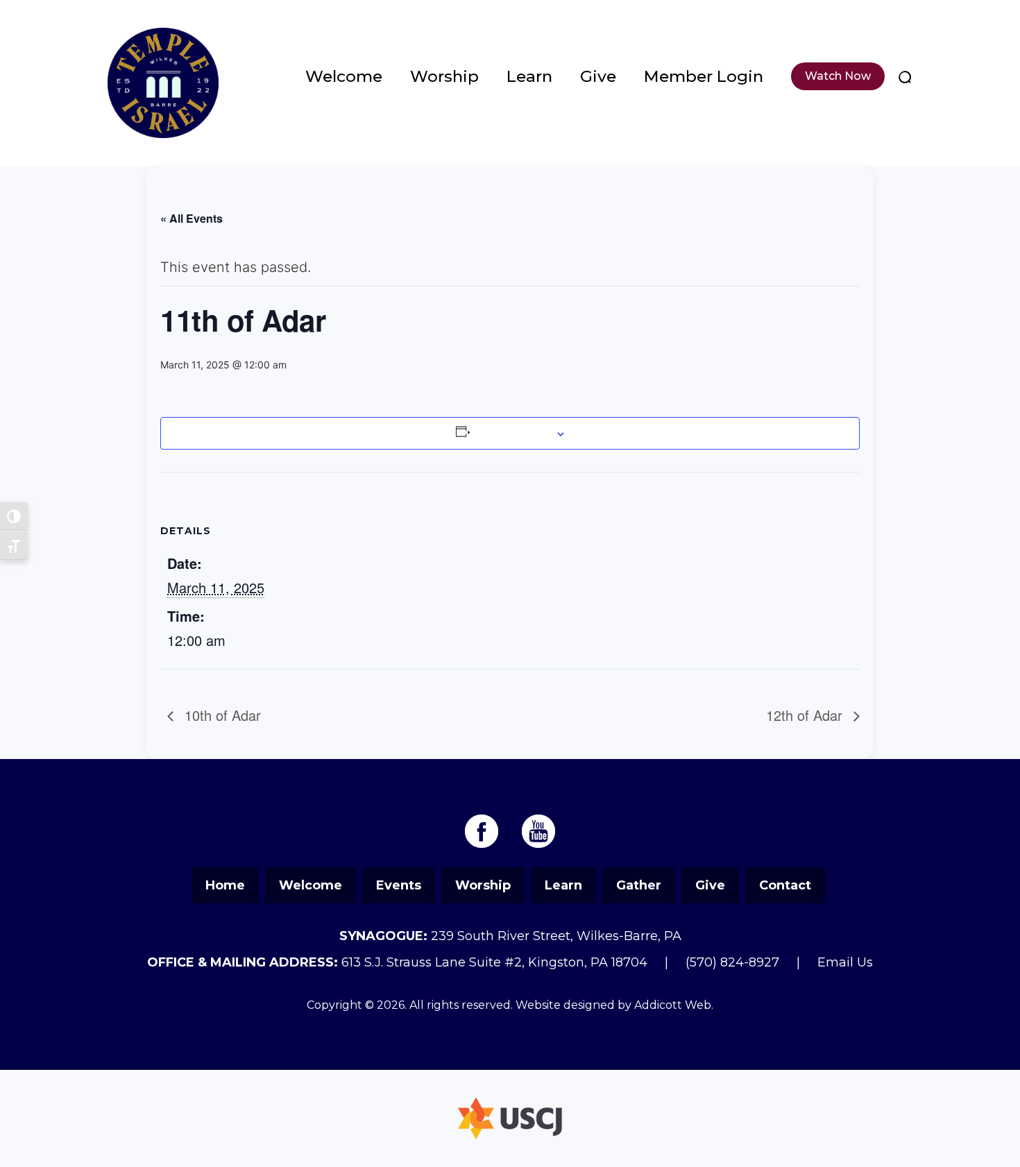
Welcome (343, 76)
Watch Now (838, 76)
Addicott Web (672, 1005)
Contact (785, 885)
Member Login (703, 76)
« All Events (191, 218)
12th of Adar (806, 715)
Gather (638, 885)
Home (225, 885)
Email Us (845, 962)
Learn (529, 76)
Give (598, 76)
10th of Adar (220, 715)
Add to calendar (511, 433)
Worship (444, 76)
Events (398, 885)
